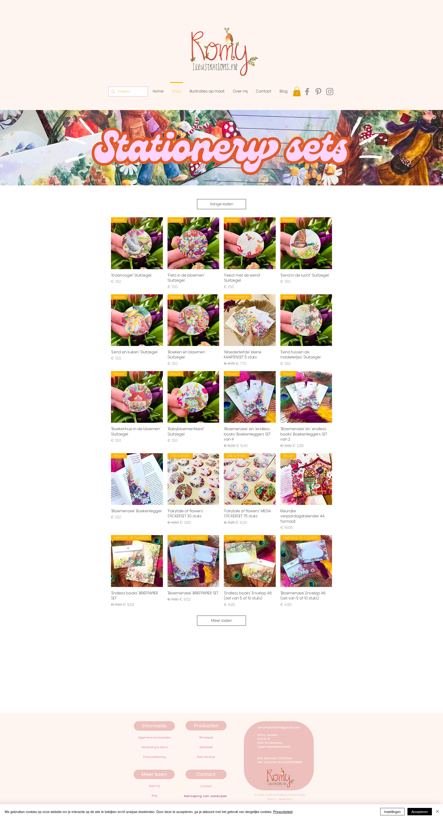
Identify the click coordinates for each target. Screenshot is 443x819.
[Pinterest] (318, 91)
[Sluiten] (437, 811)
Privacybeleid (283, 811)
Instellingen (392, 811)
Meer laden (221, 620)
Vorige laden (221, 204)
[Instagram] (330, 91)
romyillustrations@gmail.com (278, 727)
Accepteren (419, 811)
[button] (297, 91)
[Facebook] (307, 91)
